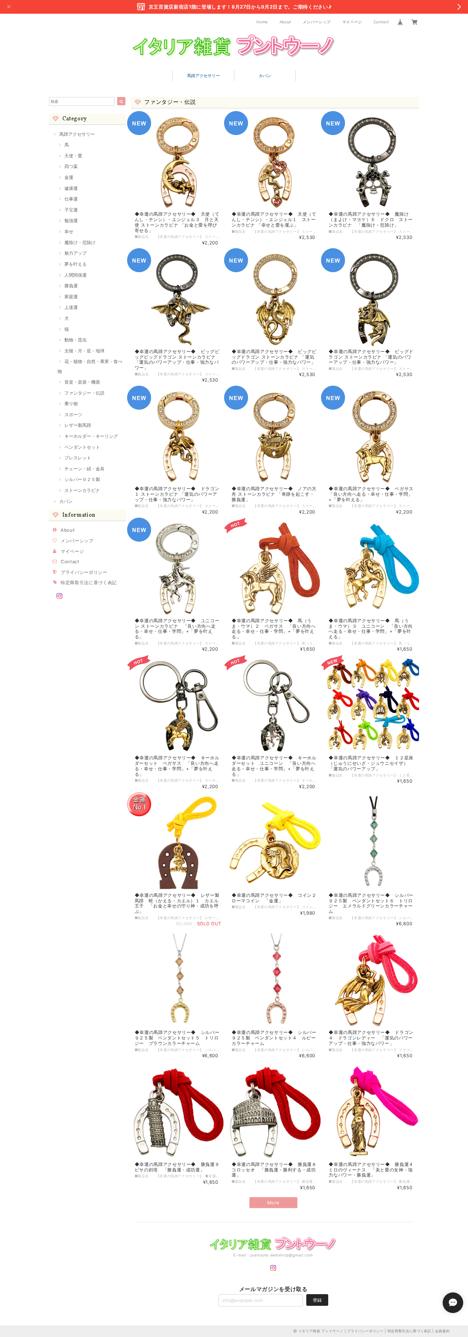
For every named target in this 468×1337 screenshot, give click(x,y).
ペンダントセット (82, 447)
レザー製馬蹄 (77, 425)
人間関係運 (75, 275)
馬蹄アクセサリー (203, 75)
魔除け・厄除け (80, 242)
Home (262, 22)
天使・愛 (73, 155)
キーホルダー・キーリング (91, 436)
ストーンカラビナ (82, 490)
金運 (68, 177)
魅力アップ (75, 253)
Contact (381, 22)
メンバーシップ (317, 22)
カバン (265, 75)
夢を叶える (75, 264)
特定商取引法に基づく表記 (89, 582)
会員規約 (442, 1331)
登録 (317, 1300)
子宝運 (71, 210)
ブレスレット (77, 457)
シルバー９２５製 (82, 479)
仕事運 (71, 199)
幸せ (68, 231)
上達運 (71, 307)
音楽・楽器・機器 (82, 382)
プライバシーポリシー (84, 572)
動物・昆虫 (75, 339)
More (273, 1202)
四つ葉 (71, 166)
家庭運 (71, 296)
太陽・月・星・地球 (84, 350)
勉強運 (71, 220)
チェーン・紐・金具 (84, 468)
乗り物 (71, 403)
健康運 (71, 188)
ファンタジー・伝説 (84, 393)
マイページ (352, 22)
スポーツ (73, 414)
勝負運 (71, 285)
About (285, 22)
